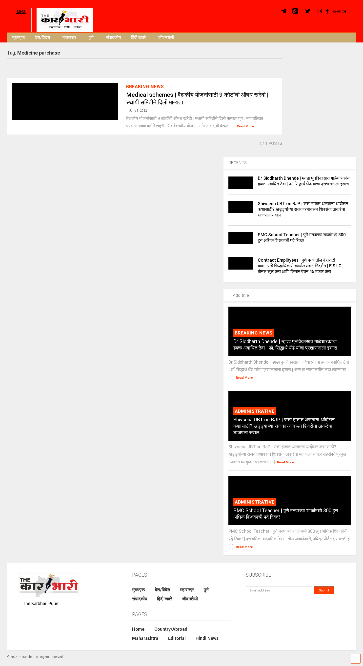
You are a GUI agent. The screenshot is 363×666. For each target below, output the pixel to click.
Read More (245, 126)
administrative (255, 411)
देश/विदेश (42, 37)
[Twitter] (307, 11)
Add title (240, 295)
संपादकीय (113, 37)
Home (138, 629)
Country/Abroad (170, 629)
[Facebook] (327, 11)
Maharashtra (145, 638)
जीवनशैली (166, 37)
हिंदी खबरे (138, 37)
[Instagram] (320, 11)
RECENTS (237, 162)
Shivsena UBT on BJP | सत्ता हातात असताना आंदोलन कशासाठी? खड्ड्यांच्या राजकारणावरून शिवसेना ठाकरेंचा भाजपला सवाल (303, 209)
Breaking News (145, 86)
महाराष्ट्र (69, 37)
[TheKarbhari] (62, 19)
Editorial (177, 638)
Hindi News (207, 638)
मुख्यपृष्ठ (18, 37)
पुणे (91, 37)
